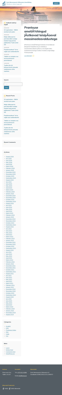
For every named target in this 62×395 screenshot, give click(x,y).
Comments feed (10, 352)
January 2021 (10, 287)
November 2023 (11, 221)
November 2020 (11, 291)
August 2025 (10, 180)
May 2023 (9, 232)
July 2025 (9, 182)
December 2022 (11, 242)
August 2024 (10, 203)
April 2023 (9, 234)
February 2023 (10, 238)
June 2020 (9, 301)
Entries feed (9, 350)
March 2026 (9, 166)
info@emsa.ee (22, 376)
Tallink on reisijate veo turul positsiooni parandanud (11, 58)
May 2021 (9, 279)
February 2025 (10, 191)
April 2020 (9, 305)
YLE (7, 336)
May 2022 (9, 256)
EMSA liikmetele (15, 388)
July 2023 (9, 228)
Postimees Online (11, 330)
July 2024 (9, 205)
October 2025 (10, 176)
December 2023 (11, 219)
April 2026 (9, 164)
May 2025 (9, 186)
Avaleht (8, 326)
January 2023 (10, 240)
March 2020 (9, 306)
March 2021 (9, 283)
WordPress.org (10, 354)
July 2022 (9, 252)
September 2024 (11, 201)
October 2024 (10, 199)
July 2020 (9, 299)
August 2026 (10, 156)
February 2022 (10, 262)
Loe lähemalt (28, 56)
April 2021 (9, 281)
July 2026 (9, 158)
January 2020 (10, 310)
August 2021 (10, 273)
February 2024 (10, 215)
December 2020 (11, 289)
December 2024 (11, 195)
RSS (7, 332)
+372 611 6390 (22, 372)
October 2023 (10, 223)
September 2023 (11, 225)
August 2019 (10, 314)
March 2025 (9, 189)
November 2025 (11, 174)
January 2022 (10, 264)
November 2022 (11, 244)
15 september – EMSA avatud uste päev (11, 31)
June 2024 (9, 207)
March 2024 (9, 213)
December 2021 (11, 266)
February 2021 (10, 285)
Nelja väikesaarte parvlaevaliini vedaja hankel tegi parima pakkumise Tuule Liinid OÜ (11, 40)
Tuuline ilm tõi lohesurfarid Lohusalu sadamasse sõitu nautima (11, 68)
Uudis (7, 334)
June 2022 (9, 254)
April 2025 (9, 188)
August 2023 (10, 227)
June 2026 (9, 160)
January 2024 (10, 217)
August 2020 (10, 297)
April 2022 (9, 258)
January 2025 (10, 193)
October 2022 (10, 246)
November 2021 (11, 267)
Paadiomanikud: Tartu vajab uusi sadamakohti (11, 50)
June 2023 (9, 230)
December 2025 (11, 172)
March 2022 (9, 260)
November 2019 (11, 312)
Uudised (31, 18)
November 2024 (11, 197)
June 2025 (9, 184)
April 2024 (9, 211)
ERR (7, 328)
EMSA (6, 388)
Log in (7, 348)
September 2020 (11, 295)
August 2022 (10, 250)
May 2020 (9, 303)
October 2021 (10, 269)
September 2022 (11, 248)
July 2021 (9, 275)
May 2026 (9, 162)
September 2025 (11, 178)
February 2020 (10, 308)
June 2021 (9, 277)
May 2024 (9, 209)
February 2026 (10, 168)
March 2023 (9, 236)
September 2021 (11, 271)
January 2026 (10, 170)
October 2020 (10, 293)
